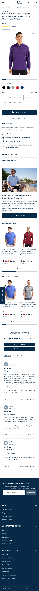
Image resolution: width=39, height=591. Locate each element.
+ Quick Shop (5, 263)
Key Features (7, 123)
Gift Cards (5, 554)
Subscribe (31, 492)
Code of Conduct (7, 544)
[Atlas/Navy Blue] (21, 261)
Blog (3, 513)
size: (3, 92)
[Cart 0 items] (36, 2)
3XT (31, 97)
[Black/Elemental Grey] (24, 261)
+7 (32, 314)
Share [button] (7, 399)
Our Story (5, 530)
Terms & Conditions (8, 516)
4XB (10, 103)
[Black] (3, 261)
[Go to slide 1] (17, 268)
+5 (14, 261)
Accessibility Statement (9, 575)
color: (8, 83)
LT (4, 97)
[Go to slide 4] (16, 321)
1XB (15, 97)
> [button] (24, 474)
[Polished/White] (29, 261)
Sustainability (6, 537)
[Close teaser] (5, 286)
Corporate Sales (7, 540)
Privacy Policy (27, 587)
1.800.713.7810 (7, 509)
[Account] (32, 2)
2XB (26, 97)
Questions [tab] (16, 355)
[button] (31, 399)
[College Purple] (11, 261)
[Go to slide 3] (21, 268)
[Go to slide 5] (18, 321)
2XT (20, 97)
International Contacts (8, 578)
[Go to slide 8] (24, 321)
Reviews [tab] (6, 355)
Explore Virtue (19, 215)
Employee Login (7, 519)
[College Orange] (8, 261)
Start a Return (6, 565)
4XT (15, 103)
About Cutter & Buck (11, 526)
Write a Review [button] (6, 29)
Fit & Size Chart (7, 568)
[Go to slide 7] (22, 321)
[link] (3, 261)
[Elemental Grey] (26, 314)
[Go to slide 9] (25, 321)
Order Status (6, 561)
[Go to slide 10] (27, 321)
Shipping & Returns (9, 160)
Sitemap (34, 586)
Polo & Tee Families (30, 8)
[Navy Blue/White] (26, 261)
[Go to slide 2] (19, 268)
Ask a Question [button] (20, 349)
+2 (32, 261)
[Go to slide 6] (20, 321)
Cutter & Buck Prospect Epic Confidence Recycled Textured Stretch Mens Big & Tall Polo (28, 304)
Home (3, 8)
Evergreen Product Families (15, 8)
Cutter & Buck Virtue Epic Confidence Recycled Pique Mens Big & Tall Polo (9, 251)
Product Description (9, 154)
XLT (10, 97)
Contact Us (5, 571)
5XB (20, 103)
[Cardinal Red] (6, 261)
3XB (5, 103)
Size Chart (34, 92)
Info (4, 505)
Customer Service (10, 550)
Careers (4, 533)
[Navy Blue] (29, 314)
